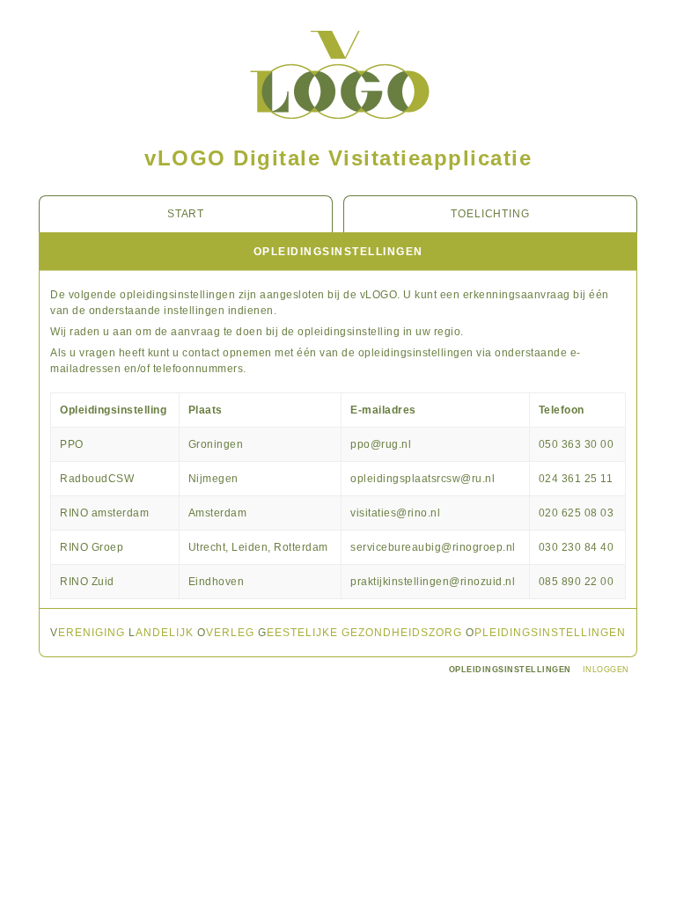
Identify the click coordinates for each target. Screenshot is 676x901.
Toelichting (490, 214)
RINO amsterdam (104, 513)
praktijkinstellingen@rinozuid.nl (432, 581)
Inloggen (606, 669)
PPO (72, 444)
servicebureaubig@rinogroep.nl (433, 547)
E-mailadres (383, 410)
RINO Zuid (87, 581)
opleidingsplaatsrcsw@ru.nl (422, 478)
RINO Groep (91, 547)
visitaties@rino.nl (395, 513)
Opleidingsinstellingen (510, 669)
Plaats (205, 410)
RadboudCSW (97, 478)
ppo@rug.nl (380, 444)
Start (186, 214)
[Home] (338, 134)
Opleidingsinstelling (113, 410)
